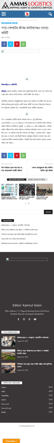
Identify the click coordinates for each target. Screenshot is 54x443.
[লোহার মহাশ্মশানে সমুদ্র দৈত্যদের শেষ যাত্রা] (44, 190)
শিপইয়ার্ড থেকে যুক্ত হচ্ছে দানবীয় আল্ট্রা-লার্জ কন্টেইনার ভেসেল (19, 234)
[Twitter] (10, 44)
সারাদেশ (3, 387)
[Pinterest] (17, 44)
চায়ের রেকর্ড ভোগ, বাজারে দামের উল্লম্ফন (13, 239)
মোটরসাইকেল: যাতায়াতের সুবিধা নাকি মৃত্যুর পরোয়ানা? (26, 198)
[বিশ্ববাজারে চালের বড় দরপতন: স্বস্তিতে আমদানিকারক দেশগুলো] (9, 190)
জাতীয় (3, 392)
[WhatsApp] (23, 44)
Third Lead (10, 20)
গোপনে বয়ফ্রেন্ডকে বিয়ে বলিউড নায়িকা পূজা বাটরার (42, 169)
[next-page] (28, 203)
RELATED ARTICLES (16, 179)
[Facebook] (4, 44)
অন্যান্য (14, 23)
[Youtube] (35, 320)
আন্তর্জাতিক (4, 396)
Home (3, 20)
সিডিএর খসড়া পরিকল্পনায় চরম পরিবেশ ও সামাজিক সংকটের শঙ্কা (19, 230)
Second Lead (6, 408)
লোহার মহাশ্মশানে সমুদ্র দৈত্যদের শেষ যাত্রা (42, 198)
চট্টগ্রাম (3, 412)
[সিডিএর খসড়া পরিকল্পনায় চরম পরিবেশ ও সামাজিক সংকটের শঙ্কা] (8, 354)
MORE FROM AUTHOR (36, 179)
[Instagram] (24, 320)
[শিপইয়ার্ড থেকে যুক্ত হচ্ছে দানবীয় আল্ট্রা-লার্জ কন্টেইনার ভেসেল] (8, 368)
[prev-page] (25, 203)
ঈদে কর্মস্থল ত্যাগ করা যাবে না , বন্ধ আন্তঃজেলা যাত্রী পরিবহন (12, 169)
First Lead (5, 404)
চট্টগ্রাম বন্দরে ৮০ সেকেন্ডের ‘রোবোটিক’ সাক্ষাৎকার (15, 225)
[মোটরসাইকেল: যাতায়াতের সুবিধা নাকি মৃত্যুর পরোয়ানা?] (27, 190)
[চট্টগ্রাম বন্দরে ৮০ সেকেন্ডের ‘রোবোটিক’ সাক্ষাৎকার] (8, 341)
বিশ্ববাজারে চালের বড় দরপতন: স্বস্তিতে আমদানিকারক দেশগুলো (9, 198)
